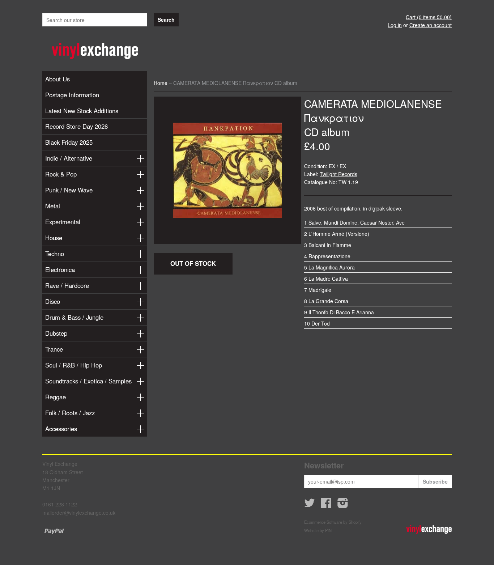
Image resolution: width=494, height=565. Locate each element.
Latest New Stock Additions (81, 110)
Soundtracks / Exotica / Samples (88, 381)
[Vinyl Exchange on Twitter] (309, 505)
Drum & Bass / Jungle (74, 317)
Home (160, 82)
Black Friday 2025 (69, 142)
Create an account (430, 25)
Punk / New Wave (69, 190)
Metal (52, 205)
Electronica (60, 269)
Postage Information (72, 94)
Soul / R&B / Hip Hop (73, 365)
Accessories (61, 428)
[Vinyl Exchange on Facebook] (326, 505)
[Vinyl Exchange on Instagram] (342, 505)
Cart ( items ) (429, 17)
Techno (54, 253)
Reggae (55, 396)
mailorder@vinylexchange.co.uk (78, 512)
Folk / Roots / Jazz (70, 412)
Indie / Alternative (68, 158)
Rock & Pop (61, 174)
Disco (52, 301)
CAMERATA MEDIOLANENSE (373, 103)
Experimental (62, 221)
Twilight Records (338, 174)
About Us (57, 79)
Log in (395, 25)
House (53, 237)
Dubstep (56, 333)
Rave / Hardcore (67, 285)
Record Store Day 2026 (76, 126)
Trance (54, 349)
